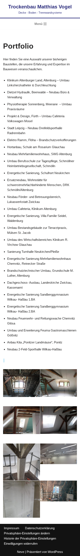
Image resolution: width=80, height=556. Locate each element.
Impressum (11, 528)
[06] (58, 454)
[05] (21, 476)
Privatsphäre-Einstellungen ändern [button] (27, 533)
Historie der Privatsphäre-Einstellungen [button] (30, 538)
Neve (20, 552)
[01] (21, 383)
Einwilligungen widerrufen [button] (21, 543)
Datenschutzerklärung (40, 528)
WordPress (55, 552)
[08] (58, 491)
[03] (21, 420)
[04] (58, 420)
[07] (21, 514)
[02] (58, 383)
